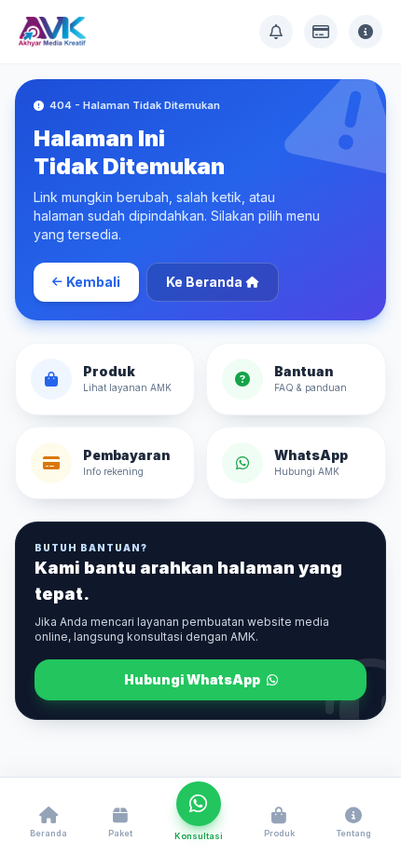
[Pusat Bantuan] (276, 31)
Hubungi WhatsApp (193, 679)
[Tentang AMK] (365, 31)
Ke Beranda (204, 282)
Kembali (93, 282)
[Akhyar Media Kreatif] (52, 32)
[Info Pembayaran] (321, 31)
